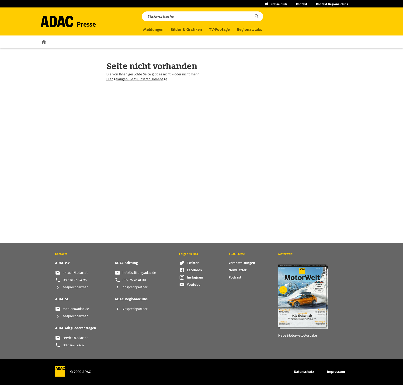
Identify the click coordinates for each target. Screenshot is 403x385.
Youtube (193, 285)
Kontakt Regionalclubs (332, 4)
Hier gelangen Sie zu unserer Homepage (136, 79)
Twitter (193, 263)
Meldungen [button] (153, 29)
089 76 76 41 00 (134, 280)
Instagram (195, 277)
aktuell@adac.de (75, 273)
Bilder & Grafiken (186, 29)
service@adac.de (75, 338)
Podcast (235, 277)
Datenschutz (304, 372)
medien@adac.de (76, 309)
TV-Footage (219, 29)
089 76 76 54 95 (75, 280)
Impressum (336, 372)
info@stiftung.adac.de (139, 273)
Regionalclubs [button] (249, 29)
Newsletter (238, 270)
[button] (256, 16)
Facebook (194, 270)
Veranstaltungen (242, 263)
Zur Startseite (44, 42)
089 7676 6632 (73, 345)
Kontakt (301, 4)
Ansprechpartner (75, 287)
